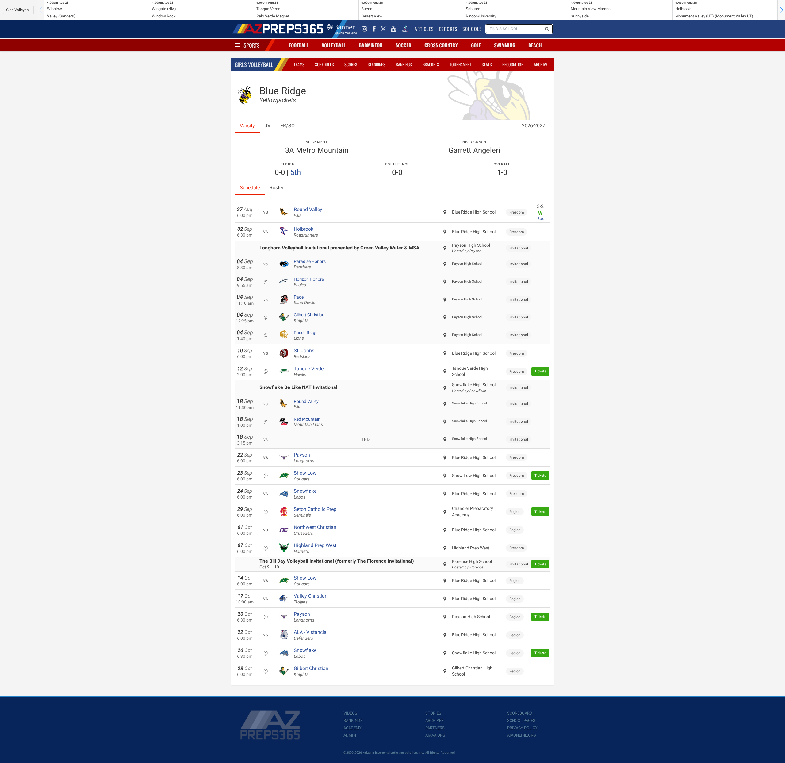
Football (298, 45)
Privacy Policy (522, 728)
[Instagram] (365, 28)
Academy (352, 728)
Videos (350, 713)
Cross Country (441, 45)
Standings (376, 64)
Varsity (247, 126)
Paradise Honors (310, 264)
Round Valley (308, 212)
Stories (433, 713)
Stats (487, 64)
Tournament (460, 64)
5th (295, 172)
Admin (349, 735)
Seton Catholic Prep (315, 512)
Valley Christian (310, 599)
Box (540, 218)
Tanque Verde (309, 371)
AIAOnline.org (521, 735)
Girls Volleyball (18, 10)
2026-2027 (533, 126)
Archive (541, 64)
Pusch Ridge (305, 335)
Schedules (324, 64)
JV (267, 126)
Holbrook (306, 232)
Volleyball (334, 45)
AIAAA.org (435, 735)
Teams (299, 64)
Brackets (431, 64)
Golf (476, 45)
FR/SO (287, 126)
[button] (781, 10)
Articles (424, 29)
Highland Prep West (315, 548)
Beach (535, 45)
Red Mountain (308, 422)
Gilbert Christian (309, 317)
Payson (304, 458)
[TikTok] (405, 29)
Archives (434, 720)
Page (304, 300)
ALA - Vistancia (310, 635)
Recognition (512, 64)
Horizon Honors (309, 282)
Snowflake (305, 494)
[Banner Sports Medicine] (342, 29)
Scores (350, 64)
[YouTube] (393, 28)
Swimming (504, 45)
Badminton (370, 45)
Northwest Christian (315, 530)
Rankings (404, 64)
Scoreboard (519, 713)
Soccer (404, 45)
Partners (435, 728)
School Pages (521, 720)
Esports (448, 29)
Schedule (250, 188)
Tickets (540, 371)
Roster (276, 188)
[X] (383, 29)
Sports (251, 45)
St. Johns (304, 353)
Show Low (305, 476)
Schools (472, 29)
